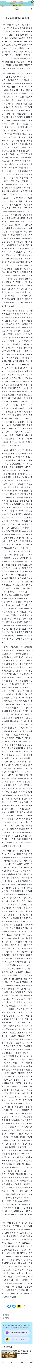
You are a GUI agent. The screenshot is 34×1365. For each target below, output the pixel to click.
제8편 (7, 1318)
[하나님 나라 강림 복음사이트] (17, 9)
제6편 (7, 1315)
